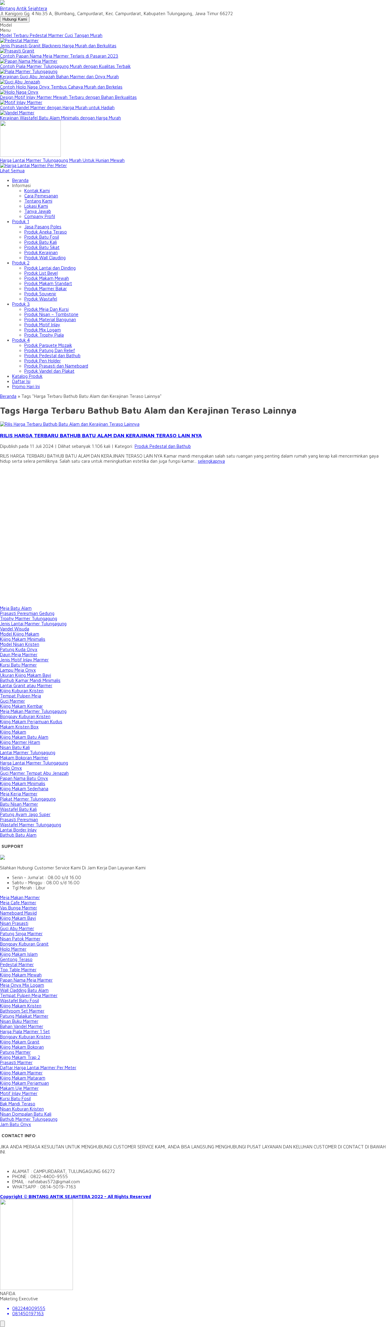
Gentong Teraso (16, 959)
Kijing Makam (13, 731)
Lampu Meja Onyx (18, 670)
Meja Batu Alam (16, 608)
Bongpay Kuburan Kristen (25, 716)
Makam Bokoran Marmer (24, 757)
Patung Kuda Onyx (18, 649)
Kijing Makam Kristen (20, 1005)
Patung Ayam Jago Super (25, 814)
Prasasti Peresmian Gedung (27, 613)
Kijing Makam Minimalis (22, 639)
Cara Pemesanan (41, 195)
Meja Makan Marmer (20, 897)
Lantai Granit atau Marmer (26, 685)
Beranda (20, 180)
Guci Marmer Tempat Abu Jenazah (34, 773)
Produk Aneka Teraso (45, 231)
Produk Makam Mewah (46, 278)
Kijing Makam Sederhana (24, 788)
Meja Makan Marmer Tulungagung (33, 711)
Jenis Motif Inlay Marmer (24, 659)
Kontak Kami (37, 190)
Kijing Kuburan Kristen (21, 690)
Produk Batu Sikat (42, 247)
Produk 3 (21, 304)
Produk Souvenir (40, 293)
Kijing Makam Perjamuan (24, 1083)
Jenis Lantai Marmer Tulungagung (33, 623)
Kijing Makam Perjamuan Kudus (31, 721)
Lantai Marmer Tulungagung (27, 752)
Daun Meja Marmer (18, 654)
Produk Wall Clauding (45, 257)
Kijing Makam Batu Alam (24, 737)
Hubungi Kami (14, 19)
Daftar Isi (21, 381)
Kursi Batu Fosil (15, 1098)
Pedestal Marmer (17, 964)
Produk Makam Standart (48, 283)
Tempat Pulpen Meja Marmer (28, 995)
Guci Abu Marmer (17, 928)
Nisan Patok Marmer (20, 938)
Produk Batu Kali (40, 242)
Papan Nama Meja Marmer (26, 980)
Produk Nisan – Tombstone (51, 314)
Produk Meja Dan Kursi (46, 309)
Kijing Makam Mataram (22, 1077)
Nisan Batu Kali (15, 747)
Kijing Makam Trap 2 (20, 1057)
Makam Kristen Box (19, 726)
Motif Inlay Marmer (18, 1093)
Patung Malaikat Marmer (24, 1016)
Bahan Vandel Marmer (21, 1026)
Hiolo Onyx (11, 768)
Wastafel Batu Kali (18, 809)
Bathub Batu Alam (18, 835)
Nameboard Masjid (18, 912)
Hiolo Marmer (13, 949)
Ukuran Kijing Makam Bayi (25, 675)
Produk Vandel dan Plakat (49, 371)
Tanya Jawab (37, 211)
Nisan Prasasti (14, 923)
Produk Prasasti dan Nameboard (56, 365)
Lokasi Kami (36, 206)
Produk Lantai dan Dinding (50, 267)
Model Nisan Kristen (19, 644)
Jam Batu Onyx (15, 1124)
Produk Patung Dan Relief (49, 350)
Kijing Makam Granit (20, 1041)
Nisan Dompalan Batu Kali (25, 1114)
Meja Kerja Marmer (18, 793)
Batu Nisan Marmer (19, 804)
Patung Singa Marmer (21, 933)
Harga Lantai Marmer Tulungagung (34, 762)
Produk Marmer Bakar (45, 288)
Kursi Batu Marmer (18, 664)
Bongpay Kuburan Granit (24, 943)
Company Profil (39, 216)
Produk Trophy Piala (44, 335)
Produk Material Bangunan (50, 319)
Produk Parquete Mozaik (48, 345)
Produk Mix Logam (42, 329)
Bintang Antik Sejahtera (23, 8)
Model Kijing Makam (19, 634)
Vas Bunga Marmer (18, 907)
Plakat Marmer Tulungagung (28, 798)
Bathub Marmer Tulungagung (28, 1119)
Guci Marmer (12, 701)
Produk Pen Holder (42, 360)
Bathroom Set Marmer (22, 1010)
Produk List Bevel (41, 273)
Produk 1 (20, 221)
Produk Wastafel (40, 298)
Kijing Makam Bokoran (22, 1047)
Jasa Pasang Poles (42, 226)
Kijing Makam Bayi (18, 918)
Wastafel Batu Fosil (19, 1000)
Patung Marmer (15, 1052)
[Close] (2, 1324)
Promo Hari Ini (26, 386)
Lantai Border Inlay (18, 829)
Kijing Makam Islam (19, 954)
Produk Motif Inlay (42, 324)
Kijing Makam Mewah (21, 974)
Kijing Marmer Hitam (20, 742)
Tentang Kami (38, 200)
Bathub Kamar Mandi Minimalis (30, 680)
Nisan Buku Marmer (19, 1021)
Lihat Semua (12, 170)
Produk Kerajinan (41, 252)
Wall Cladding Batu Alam (24, 990)
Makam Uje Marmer (19, 1088)
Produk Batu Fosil (41, 237)
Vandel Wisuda (14, 628)
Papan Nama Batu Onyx (24, 778)
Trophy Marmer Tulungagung (28, 618)
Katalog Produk (27, 376)
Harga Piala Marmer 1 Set (25, 1031)
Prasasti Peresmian (19, 819)
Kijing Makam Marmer (21, 1072)
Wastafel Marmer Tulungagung (30, 824)
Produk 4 (21, 340)
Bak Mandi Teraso (17, 1103)
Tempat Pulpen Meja (20, 695)
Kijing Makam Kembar (21, 706)
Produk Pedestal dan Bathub (52, 355)
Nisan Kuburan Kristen (22, 1108)
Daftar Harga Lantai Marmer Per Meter (38, 1067)
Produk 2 (20, 262)
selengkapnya (211, 461)
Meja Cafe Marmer (18, 902)
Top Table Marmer (18, 969)
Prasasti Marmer (16, 1062)
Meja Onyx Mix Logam (22, 985)
